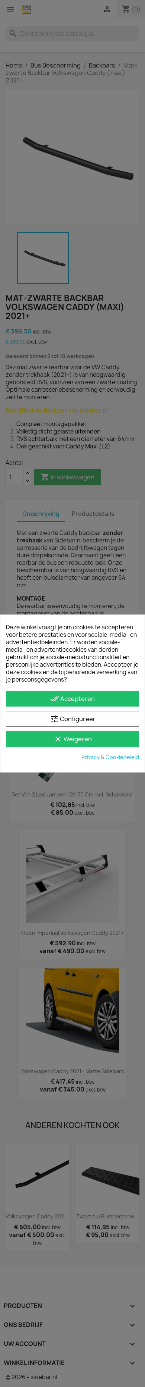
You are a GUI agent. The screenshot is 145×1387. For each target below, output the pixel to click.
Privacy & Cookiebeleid (110, 757)
